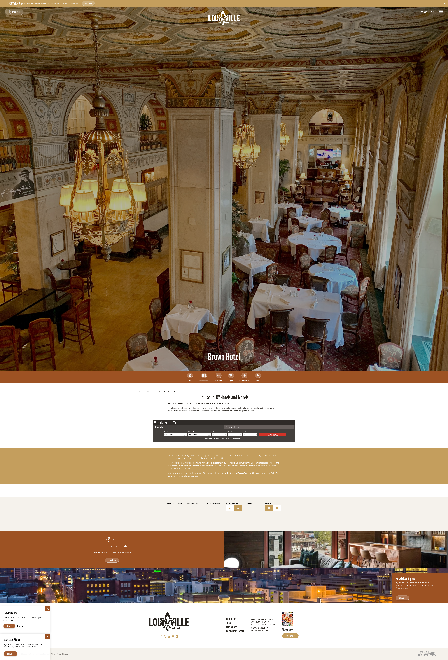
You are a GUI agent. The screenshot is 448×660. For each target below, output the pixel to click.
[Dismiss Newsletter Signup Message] (47, 636)
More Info (88, 3)
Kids (245, 432)
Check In (167, 432)
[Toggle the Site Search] (432, 11)
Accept (9, 626)
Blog (190, 380)
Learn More (112, 560)
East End (242, 465)
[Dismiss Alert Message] (444, 3)
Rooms (215, 432)
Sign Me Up (402, 598)
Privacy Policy (56, 654)
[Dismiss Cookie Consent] (47, 608)
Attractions (233, 427)
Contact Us (231, 619)
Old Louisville (215, 465)
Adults (230, 432)
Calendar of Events (204, 380)
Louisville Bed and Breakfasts (234, 473)
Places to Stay (218, 380)
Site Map (65, 654)
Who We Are (231, 627)
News (257, 380)
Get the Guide (290, 635)
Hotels (159, 427)
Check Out (192, 432)
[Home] (224, 18)
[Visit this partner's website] (427, 654)
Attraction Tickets (244, 380)
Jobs (228, 623)
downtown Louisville (191, 465)
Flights (231, 380)
